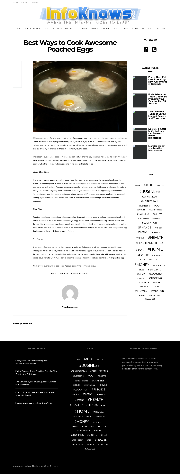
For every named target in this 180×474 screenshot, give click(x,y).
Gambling (157, 232)
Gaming (140, 238)
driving (157, 218)
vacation (158, 290)
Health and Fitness (80, 273)
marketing (154, 260)
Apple (138, 185)
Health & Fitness (53, 29)
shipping (141, 278)
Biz (77, 29)
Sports (69, 29)
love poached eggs (101, 160)
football (144, 232)
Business (151, 191)
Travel (18, 29)
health (64, 273)
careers (144, 213)
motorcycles (159, 265)
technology (146, 286)
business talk (150, 201)
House (144, 255)
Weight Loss (155, 295)
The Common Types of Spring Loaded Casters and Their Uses (157, 115)
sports (144, 282)
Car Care (141, 210)
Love (85, 29)
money (143, 265)
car (157, 205)
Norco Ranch (77, 145)
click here (132, 368)
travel (142, 290)
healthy (140, 250)
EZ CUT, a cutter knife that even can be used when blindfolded (157, 133)
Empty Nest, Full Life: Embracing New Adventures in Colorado (157, 80)
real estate (155, 270)
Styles (117, 29)
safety (141, 274)
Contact (35, 2)
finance (145, 227)
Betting (161, 185)
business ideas (150, 197)
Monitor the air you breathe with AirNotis (156, 148)
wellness (150, 299)
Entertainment (33, 29)
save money (156, 274)
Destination (144, 218)
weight (143, 295)
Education (160, 29)
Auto (135, 29)
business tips (145, 206)
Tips (157, 286)
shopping (156, 278)
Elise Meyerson (70, 307)
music (141, 270)
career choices (156, 210)
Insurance (157, 256)
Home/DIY (146, 29)
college (158, 214)
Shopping (106, 29)
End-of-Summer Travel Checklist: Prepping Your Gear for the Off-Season (157, 99)
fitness (159, 228)
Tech (126, 29)
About (24, 2)
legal (143, 260)
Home (15, 2)
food (54, 273)
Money (94, 29)
